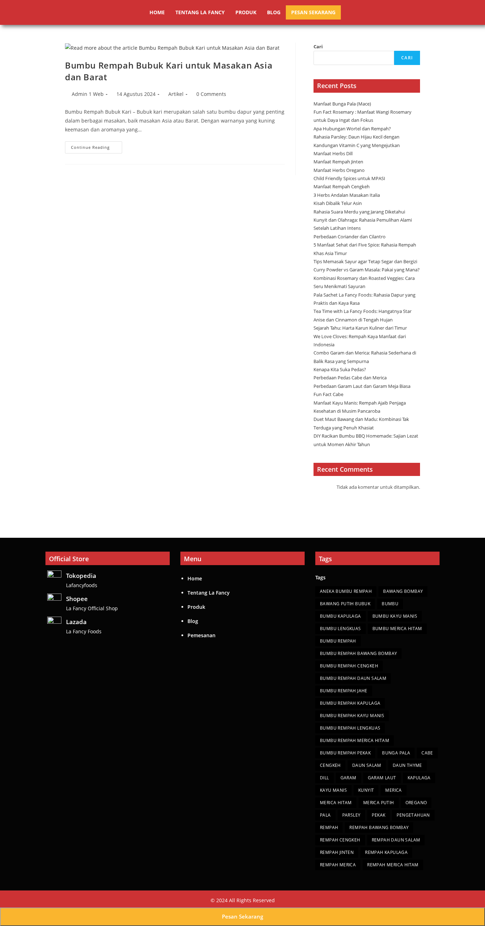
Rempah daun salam (396, 840)
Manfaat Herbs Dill (333, 153)
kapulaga (419, 778)
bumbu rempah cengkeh (349, 666)
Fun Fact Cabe (329, 394)
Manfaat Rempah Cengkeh (342, 186)
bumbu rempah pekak (345, 753)
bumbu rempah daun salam (353, 678)
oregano (416, 803)
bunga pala (396, 753)
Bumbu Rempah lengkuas (350, 728)
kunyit (366, 790)
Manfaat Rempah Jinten (338, 161)
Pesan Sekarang (313, 12)
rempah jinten (337, 852)
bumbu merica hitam (397, 629)
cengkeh (330, 765)
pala (325, 815)
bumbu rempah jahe (343, 691)
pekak (378, 815)
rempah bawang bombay (379, 827)
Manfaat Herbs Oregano (339, 170)
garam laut (382, 778)
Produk (245, 12)
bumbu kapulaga (340, 616)
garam (348, 778)
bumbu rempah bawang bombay (358, 653)
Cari (318, 46)
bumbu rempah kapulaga (350, 703)
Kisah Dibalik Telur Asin (338, 203)
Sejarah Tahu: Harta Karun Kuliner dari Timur (361, 328)
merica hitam (336, 803)
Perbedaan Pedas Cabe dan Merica (351, 377)
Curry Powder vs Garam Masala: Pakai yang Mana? (367, 269)
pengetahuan (413, 815)
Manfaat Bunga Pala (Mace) (342, 104)
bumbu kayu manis (394, 616)
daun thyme (407, 765)
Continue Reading (96, 145)
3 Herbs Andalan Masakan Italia (347, 195)
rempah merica (338, 865)
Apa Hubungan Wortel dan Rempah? (352, 128)
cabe (427, 753)
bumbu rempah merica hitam (354, 740)
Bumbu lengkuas (340, 629)
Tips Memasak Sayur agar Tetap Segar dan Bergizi (365, 261)
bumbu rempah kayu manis (352, 716)
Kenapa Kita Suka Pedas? (340, 369)
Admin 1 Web (88, 94)
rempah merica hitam (393, 865)
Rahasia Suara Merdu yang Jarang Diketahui (359, 212)
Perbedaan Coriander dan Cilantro (350, 236)
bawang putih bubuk (345, 604)
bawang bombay (403, 591)
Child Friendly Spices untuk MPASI (349, 178)
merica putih (378, 803)
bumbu (390, 604)
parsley (351, 815)
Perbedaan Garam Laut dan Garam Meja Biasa (362, 386)
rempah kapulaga (386, 852)
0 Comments (211, 94)
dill (324, 778)
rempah (329, 827)
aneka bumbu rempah (346, 591)
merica (393, 790)
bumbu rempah (338, 641)
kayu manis (333, 790)
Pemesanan (201, 635)
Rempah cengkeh (340, 840)
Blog (273, 12)
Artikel (176, 94)
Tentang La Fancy (200, 12)
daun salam (366, 765)
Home (157, 12)
